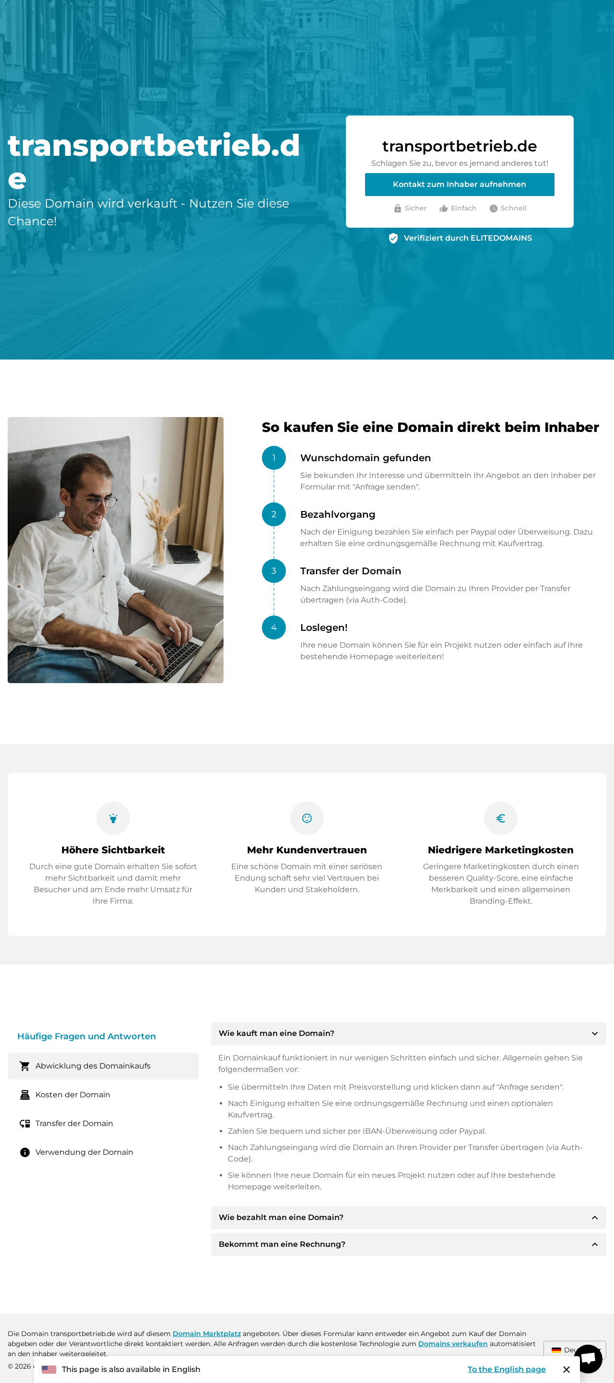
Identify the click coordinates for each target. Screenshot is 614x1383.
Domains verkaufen (453, 1343)
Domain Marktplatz (207, 1333)
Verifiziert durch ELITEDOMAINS (468, 238)
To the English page (507, 1369)
